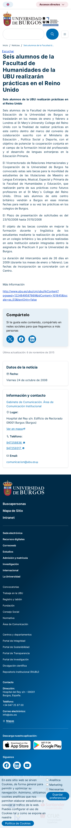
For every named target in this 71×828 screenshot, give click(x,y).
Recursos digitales (14, 539)
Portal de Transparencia (16, 653)
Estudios (8, 551)
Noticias (16, 45)
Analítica (54, 780)
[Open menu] (64, 34)
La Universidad (11, 576)
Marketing (55, 784)
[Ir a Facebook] (21, 339)
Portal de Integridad (14, 640)
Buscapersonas (14, 504)
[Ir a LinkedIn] (32, 339)
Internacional (10, 570)
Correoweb (9, 545)
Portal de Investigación (16, 659)
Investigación (11, 564)
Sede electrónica (12, 533)
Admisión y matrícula (15, 557)
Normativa (8, 617)
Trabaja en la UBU (13, 593)
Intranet (9, 517)
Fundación (8, 605)
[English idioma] (8, 4)
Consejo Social (11, 611)
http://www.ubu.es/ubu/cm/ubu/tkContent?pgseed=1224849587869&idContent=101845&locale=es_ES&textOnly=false (35, 295)
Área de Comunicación (15, 624)
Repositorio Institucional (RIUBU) (21, 671)
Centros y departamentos (17, 634)
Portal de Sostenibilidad (16, 646)
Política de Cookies (18, 823)
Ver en (14, 428)
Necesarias (56, 789)
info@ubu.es (10, 714)
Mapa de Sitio (13, 511)
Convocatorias (11, 586)
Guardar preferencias (58, 796)
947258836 (14, 442)
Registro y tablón (12, 599)
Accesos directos (49, 4)
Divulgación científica (15, 665)
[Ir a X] (10, 339)
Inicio (5, 45)
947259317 (14, 448)
